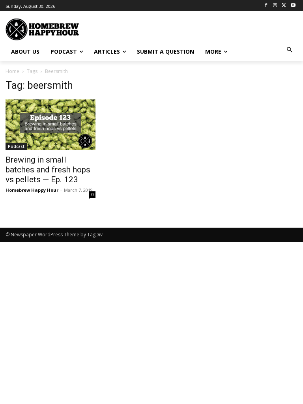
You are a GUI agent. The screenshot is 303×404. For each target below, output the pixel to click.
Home (12, 71)
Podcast (16, 146)
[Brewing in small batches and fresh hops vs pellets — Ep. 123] (50, 124)
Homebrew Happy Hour (32, 190)
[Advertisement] (199, 28)
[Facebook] (266, 5)
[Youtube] (292, 5)
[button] (290, 50)
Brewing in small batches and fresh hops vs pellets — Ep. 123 (48, 169)
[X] (283, 5)
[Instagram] (275, 5)
